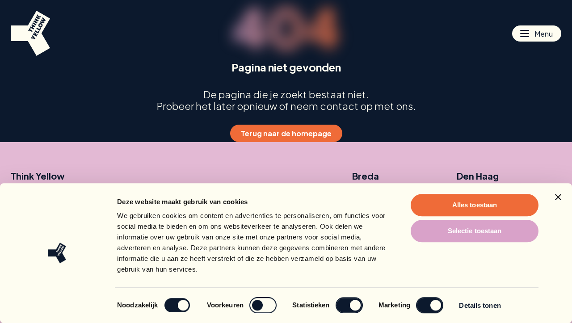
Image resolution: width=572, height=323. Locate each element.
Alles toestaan (474, 205)
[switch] (263, 305)
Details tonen (479, 305)
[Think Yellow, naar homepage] (30, 33)
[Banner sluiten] (558, 197)
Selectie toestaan (475, 231)
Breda (365, 176)
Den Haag (478, 176)
